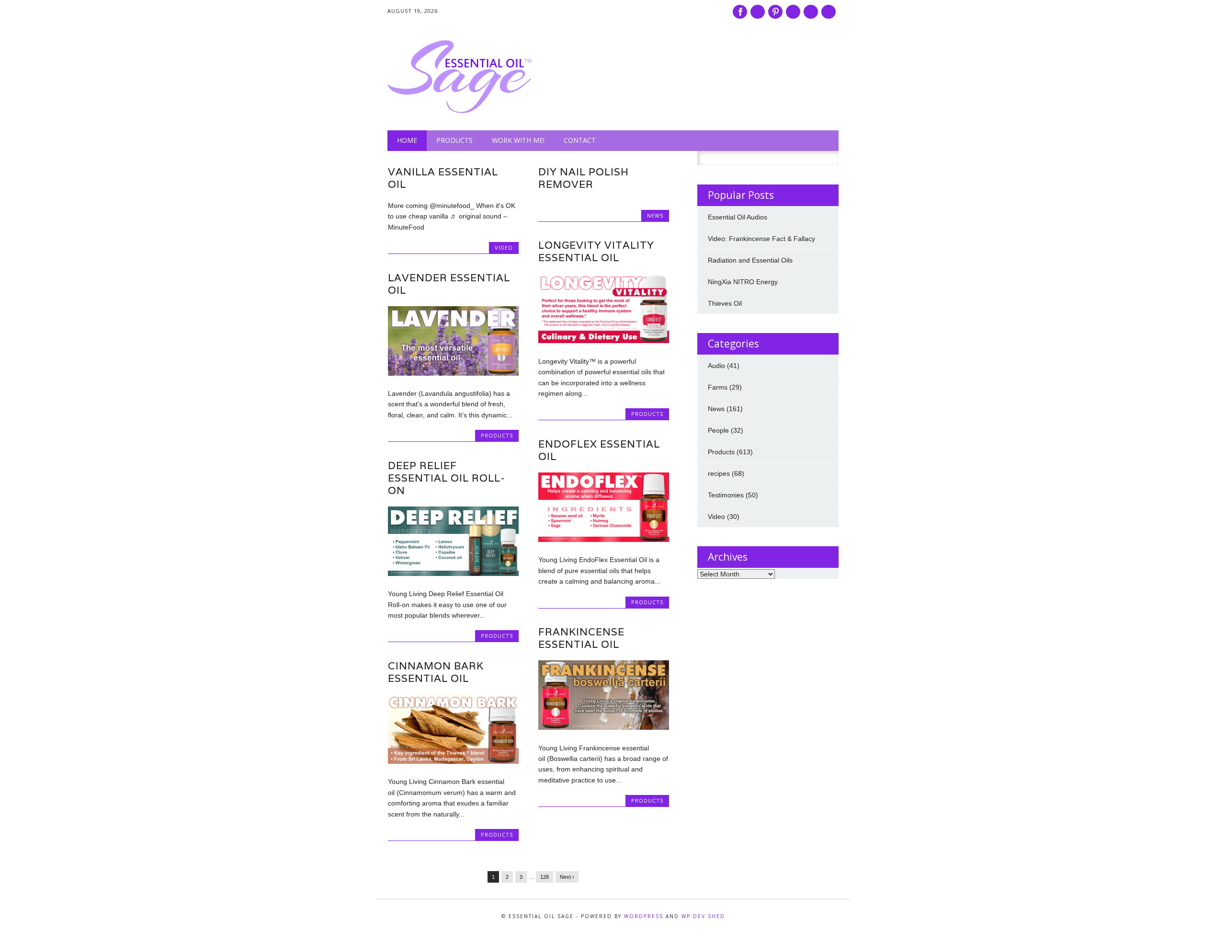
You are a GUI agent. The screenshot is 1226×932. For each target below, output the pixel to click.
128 (544, 877)
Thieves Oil (725, 303)
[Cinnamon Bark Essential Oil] (453, 761)
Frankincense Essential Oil (581, 638)
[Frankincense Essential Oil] (603, 727)
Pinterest (775, 12)
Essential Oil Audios (737, 217)
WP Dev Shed (703, 916)
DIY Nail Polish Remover (583, 178)
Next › (567, 877)
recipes (719, 473)
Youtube (793, 12)
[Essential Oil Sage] (459, 111)
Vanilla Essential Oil (443, 178)
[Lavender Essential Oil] (453, 373)
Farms (717, 387)
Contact (580, 140)
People (718, 430)
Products (454, 140)
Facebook (740, 12)
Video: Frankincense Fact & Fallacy (761, 238)
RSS (811, 12)
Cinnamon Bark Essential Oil (436, 672)
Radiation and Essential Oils (750, 260)
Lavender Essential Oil (449, 284)
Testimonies (726, 495)
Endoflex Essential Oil (599, 450)
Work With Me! (518, 140)
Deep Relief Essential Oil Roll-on (446, 478)
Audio (716, 365)
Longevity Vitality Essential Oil (596, 251)
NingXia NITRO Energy (743, 282)
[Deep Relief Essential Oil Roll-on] (453, 573)
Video (504, 247)
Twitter (757, 12)
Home (407, 140)
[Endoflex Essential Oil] (603, 539)
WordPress (643, 916)
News (655, 215)
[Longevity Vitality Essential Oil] (603, 341)
